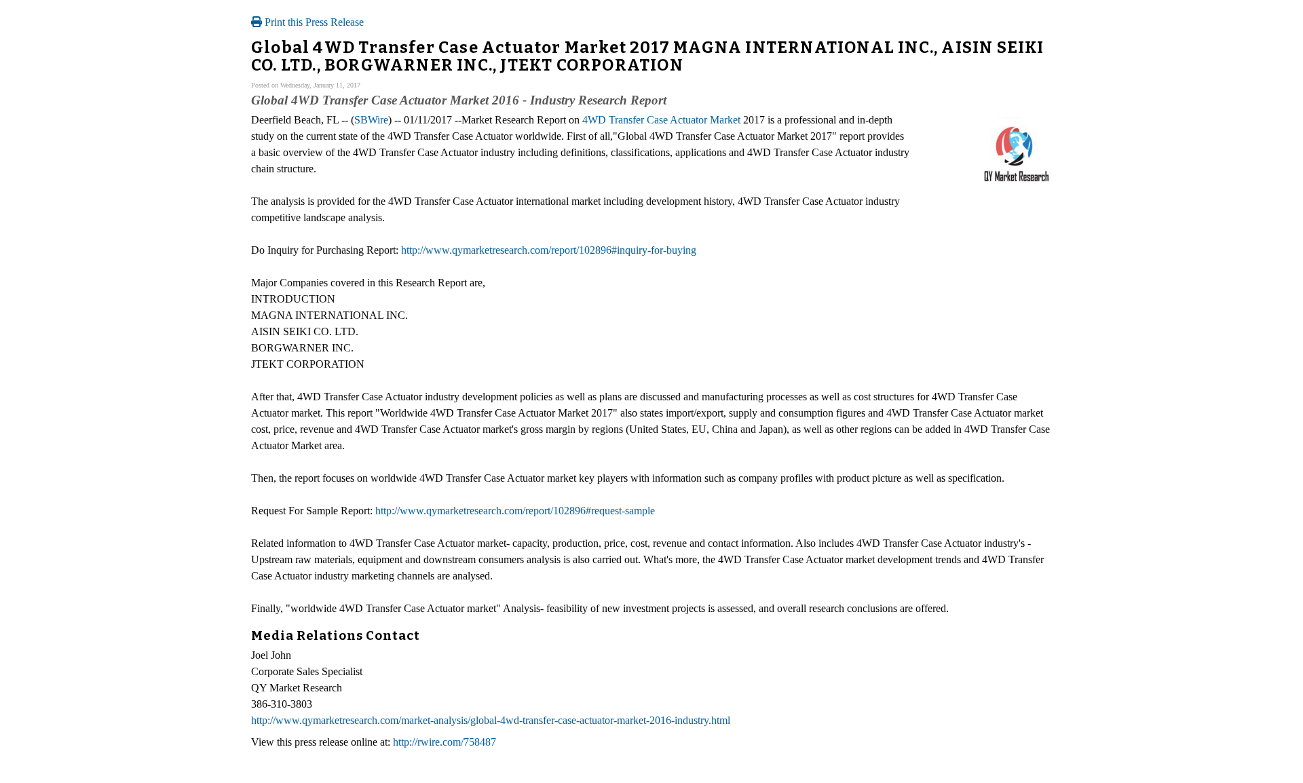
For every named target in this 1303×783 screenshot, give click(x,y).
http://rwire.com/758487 (444, 742)
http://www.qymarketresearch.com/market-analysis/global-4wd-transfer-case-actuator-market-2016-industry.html (490, 720)
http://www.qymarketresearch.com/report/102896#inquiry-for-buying (548, 250)
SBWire (371, 120)
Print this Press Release (313, 22)
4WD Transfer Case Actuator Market (661, 120)
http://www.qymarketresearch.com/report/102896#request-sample (515, 510)
